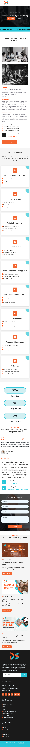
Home (4, 727)
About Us (5, 729)
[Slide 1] (1, 458)
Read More (6, 573)
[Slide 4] (5, 458)
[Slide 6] (8, 458)
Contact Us (19, 18)
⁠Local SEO (6, 716)
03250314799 (7, 690)
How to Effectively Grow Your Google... (12, 600)
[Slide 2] (2, 458)
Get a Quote (10, 18)
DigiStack (21, 742)
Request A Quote (9, 142)
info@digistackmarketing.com (11, 688)
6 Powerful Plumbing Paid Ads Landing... (12, 637)
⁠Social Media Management (10, 711)
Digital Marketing (7, 704)
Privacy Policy (11, 745)
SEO (4, 707)
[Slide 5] (7, 458)
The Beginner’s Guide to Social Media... (12, 563)
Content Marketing (8, 713)
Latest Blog (6, 734)
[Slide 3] (4, 458)
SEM (4, 709)
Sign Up (24, 675)
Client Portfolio (7, 732)
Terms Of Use (20, 745)
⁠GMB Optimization (8, 717)
